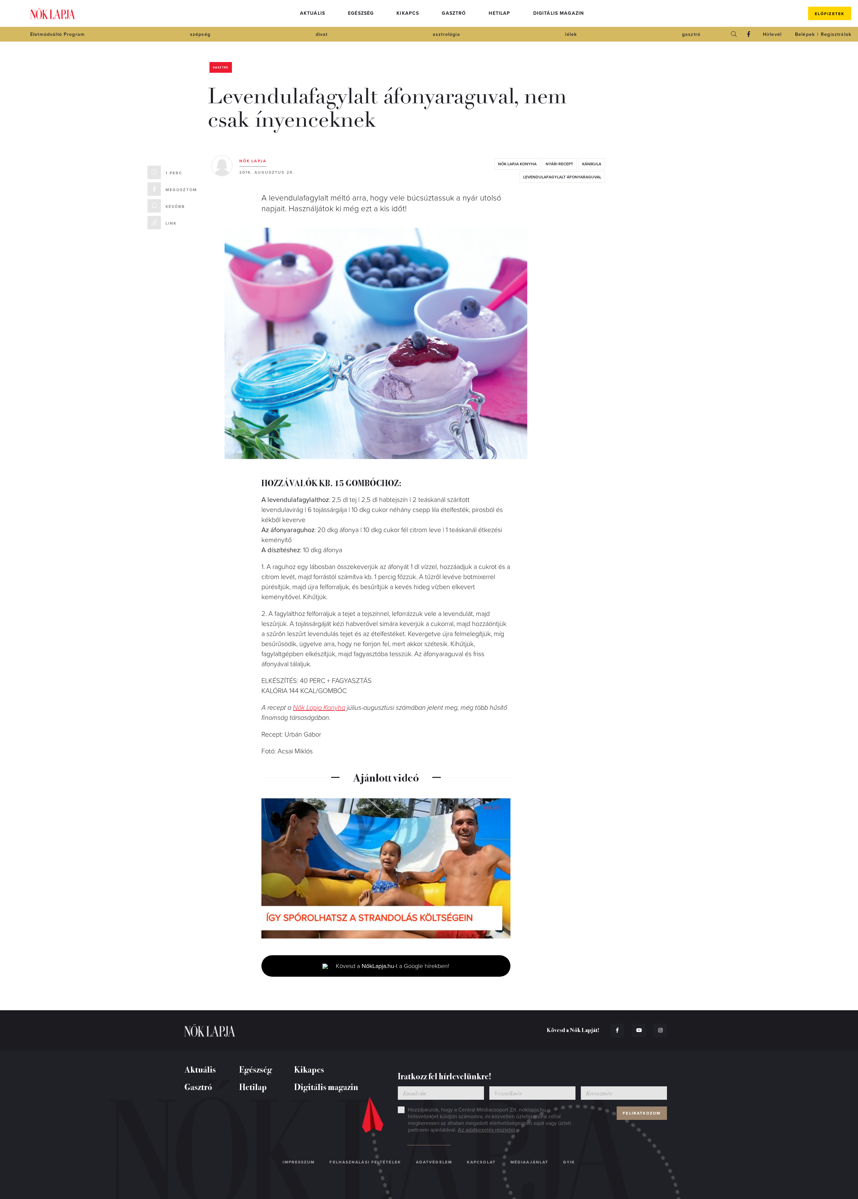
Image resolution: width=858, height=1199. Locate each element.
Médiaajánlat (529, 1162)
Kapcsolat (481, 1162)
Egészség (361, 13)
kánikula (591, 164)
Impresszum (299, 1162)
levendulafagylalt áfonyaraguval (562, 177)
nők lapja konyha (517, 164)
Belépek (805, 34)
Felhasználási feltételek (365, 1162)
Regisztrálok (836, 34)
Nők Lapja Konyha (319, 708)
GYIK (569, 1162)
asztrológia (446, 34)
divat (322, 34)
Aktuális (312, 13)
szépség (200, 34)
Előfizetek (830, 13)
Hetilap (499, 13)
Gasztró (454, 13)
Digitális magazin (558, 13)
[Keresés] (734, 34)
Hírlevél (772, 34)
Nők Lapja (52, 13)
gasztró (691, 34)
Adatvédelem (434, 1162)
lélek (571, 34)
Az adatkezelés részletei (486, 1130)
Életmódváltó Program (57, 34)
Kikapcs (407, 13)
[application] (385, 868)
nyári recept (559, 164)
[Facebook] (748, 34)
